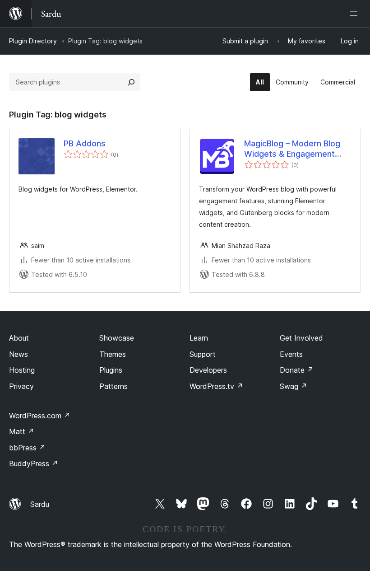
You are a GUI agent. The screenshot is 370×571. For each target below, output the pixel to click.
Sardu (39, 504)
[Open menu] (355, 13)
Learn (199, 337)
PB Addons (85, 143)
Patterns (113, 386)
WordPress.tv (216, 386)
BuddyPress (33, 463)
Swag (293, 386)
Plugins (110, 369)
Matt (21, 431)
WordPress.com (39, 415)
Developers (208, 369)
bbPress (27, 447)
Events (291, 354)
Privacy (21, 386)
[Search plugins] (131, 82)
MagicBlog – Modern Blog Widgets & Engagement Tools (292, 149)
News (18, 354)
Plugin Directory (33, 41)
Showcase (116, 337)
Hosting (22, 369)
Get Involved (301, 337)
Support (203, 354)
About (19, 337)
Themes (112, 354)
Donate (297, 369)
